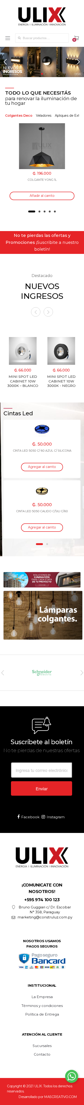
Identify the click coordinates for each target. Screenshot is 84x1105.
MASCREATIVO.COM (60, 1097)
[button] (5, 62)
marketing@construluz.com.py (45, 917)
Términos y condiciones (42, 1006)
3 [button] (45, 211)
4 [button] (50, 211)
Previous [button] (2, 672)
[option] (42, 163)
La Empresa (42, 997)
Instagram (56, 817)
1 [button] (31, 211)
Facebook (30, 817)
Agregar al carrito (42, 467)
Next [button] (81, 672)
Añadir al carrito (42, 196)
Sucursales (42, 1046)
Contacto (42, 1054)
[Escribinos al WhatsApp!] (71, 1077)
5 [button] (55, 211)
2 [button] (39, 211)
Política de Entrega (42, 1014)
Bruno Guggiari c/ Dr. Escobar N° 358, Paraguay (45, 909)
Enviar (42, 788)
